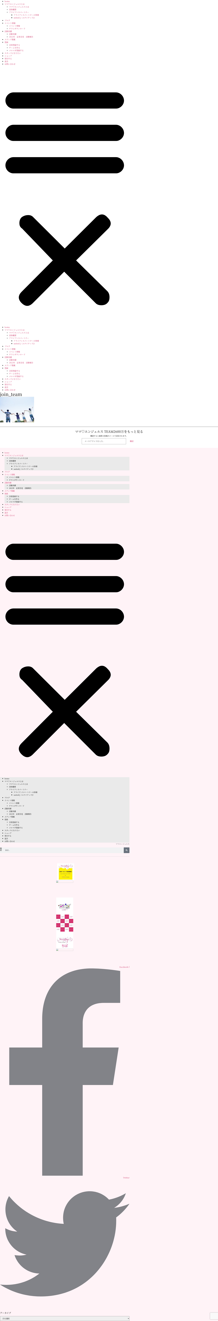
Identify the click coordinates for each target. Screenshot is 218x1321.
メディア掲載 (10, 39)
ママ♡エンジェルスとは (15, 4)
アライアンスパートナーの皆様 (26, 15)
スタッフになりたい (13, 53)
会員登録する (14, 45)
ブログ (7, 20)
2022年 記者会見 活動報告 (21, 36)
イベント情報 (10, 23)
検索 (1, 849)
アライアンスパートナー (19, 12)
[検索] (126, 850)
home (7, 1)
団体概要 (12, 9)
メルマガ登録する (16, 50)
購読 (132, 441)
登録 (6, 42)
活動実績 (8, 31)
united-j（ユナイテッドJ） (25, 17)
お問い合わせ (10, 64)
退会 (6, 61)
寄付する (8, 58)
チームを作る (14, 47)
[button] (64, 195)
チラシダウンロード (17, 28)
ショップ (8, 56)
